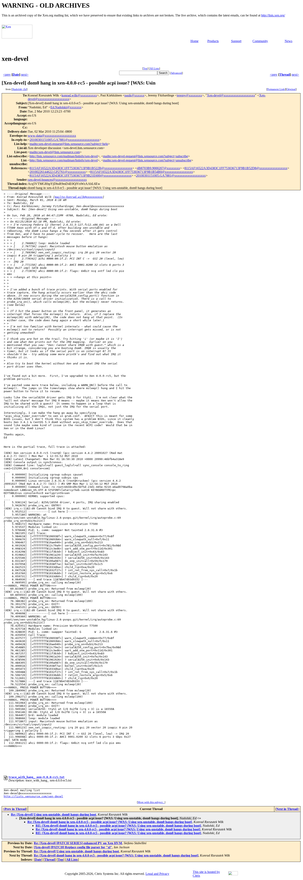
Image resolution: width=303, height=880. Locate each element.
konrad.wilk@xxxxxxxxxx (79, 95)
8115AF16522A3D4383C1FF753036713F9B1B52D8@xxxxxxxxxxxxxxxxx (235, 168)
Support (236, 41)
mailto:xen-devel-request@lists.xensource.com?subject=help (69, 144)
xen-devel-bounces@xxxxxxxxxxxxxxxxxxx (57, 179)
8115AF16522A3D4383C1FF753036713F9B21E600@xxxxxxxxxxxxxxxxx (81, 175)
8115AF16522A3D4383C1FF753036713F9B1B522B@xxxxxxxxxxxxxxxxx (81, 168)
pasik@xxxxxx (134, 95)
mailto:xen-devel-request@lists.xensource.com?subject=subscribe (145, 156)
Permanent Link (276, 89)
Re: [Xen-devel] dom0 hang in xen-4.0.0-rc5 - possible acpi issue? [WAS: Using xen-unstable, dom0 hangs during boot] (109, 822)
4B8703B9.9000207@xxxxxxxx (158, 168)
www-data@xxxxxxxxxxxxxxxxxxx (52, 135)
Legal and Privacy (157, 873)
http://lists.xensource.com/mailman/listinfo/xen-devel (64, 156)
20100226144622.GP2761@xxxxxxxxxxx (58, 172)
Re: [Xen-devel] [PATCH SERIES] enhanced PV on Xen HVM (78, 843)
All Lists (154, 68)
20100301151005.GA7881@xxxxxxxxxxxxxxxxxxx (64, 139)
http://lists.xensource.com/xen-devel (33, 796)
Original (291, 89)
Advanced (176, 72)
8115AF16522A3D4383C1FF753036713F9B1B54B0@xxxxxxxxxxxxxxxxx (141, 172)
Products (213, 41)
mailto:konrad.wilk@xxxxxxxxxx (79, 196)
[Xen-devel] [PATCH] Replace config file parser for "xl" (73, 847)
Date (16, 74)
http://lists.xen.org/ (273, 15)
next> (24, 74)
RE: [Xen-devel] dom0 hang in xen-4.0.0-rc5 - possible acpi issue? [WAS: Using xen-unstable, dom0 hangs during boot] (118, 825)
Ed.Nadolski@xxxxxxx (65, 107)
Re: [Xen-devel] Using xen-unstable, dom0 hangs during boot (53, 814)
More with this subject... (151, 802)
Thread (284, 74)
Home (194, 41)
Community (260, 41)
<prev (7, 74)
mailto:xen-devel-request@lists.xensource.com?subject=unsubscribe (147, 160)
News (288, 41)
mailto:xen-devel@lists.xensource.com (55, 152)
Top (145, 68)
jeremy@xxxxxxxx (189, 95)
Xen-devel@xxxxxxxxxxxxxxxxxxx (231, 95)
